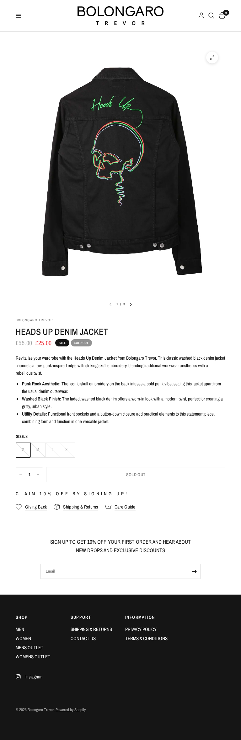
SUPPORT (81, 617)
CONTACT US (83, 638)
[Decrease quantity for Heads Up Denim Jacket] (20, 474)
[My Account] (201, 15)
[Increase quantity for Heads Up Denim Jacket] (38, 474)
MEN (20, 629)
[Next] (131, 304)
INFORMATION (140, 617)
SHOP (22, 617)
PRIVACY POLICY (141, 629)
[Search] (211, 15)
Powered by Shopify (71, 709)
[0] (221, 15)
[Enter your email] (194, 571)
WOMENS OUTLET (33, 656)
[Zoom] (212, 57)
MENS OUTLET (29, 647)
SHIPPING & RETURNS (91, 629)
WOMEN (23, 638)
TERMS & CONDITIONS (146, 638)
